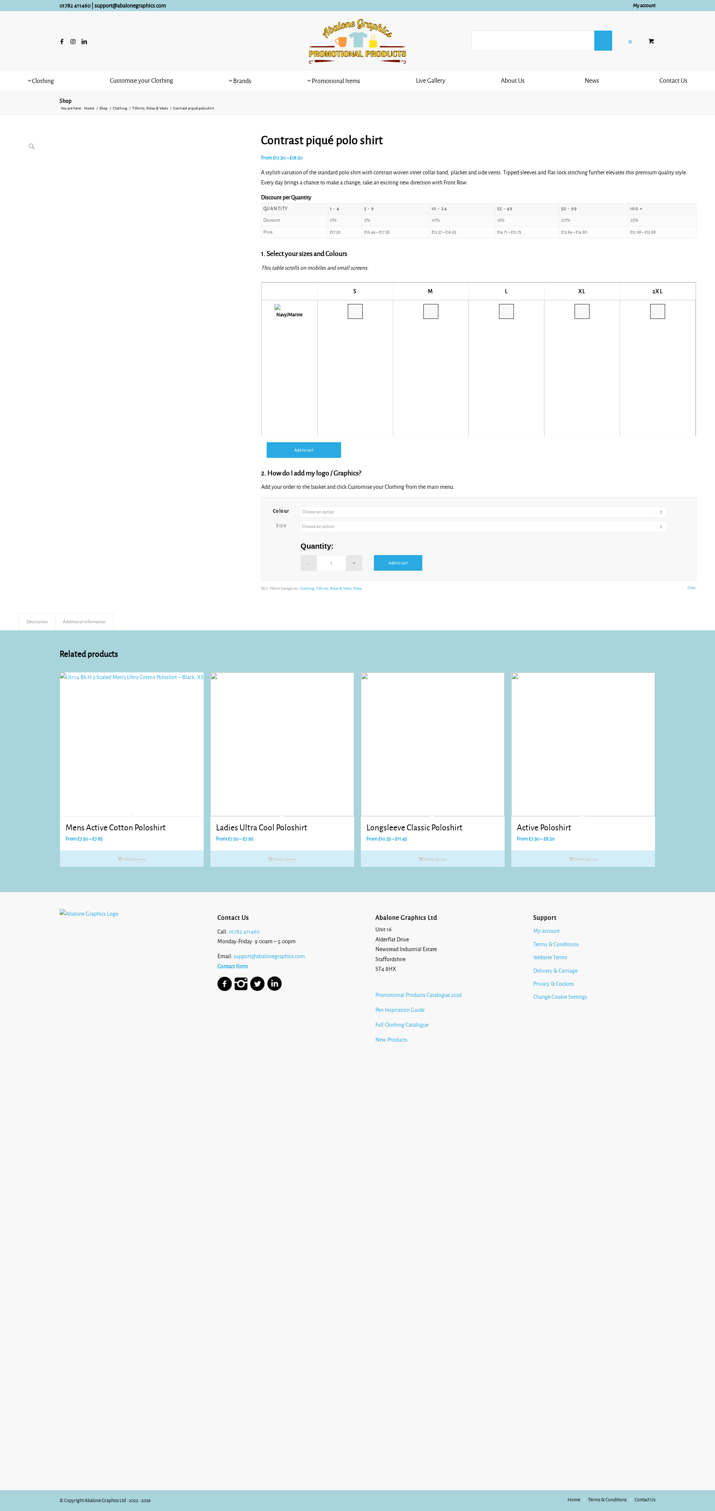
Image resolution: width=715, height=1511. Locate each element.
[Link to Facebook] (61, 41)
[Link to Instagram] (73, 41)
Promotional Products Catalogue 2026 (418, 995)
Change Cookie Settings (560, 997)
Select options (134, 859)
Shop (66, 101)
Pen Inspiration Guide (400, 1010)
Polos (357, 588)
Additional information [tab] (84, 621)
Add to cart (304, 450)
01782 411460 (75, 6)
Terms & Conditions (556, 944)
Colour (281, 511)
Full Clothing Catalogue (402, 1025)
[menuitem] (642, 5)
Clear (691, 588)
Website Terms (550, 957)
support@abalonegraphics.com (130, 6)
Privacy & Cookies (553, 984)
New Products (392, 1040)
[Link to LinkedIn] (84, 41)
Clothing (307, 588)
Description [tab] (37, 621)
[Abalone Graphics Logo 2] (357, 41)
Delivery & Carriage (555, 971)
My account (644, 5)
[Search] (603, 41)
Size (281, 525)
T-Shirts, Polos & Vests (334, 588)
